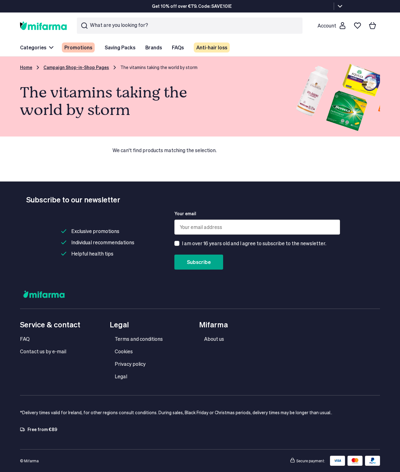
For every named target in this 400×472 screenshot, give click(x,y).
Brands (153, 47)
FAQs (178, 47)
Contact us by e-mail (43, 351)
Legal (121, 376)
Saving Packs (120, 47)
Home (26, 67)
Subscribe (199, 262)
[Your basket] (372, 25)
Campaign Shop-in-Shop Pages (76, 67)
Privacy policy (130, 364)
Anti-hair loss (211, 47)
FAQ (25, 339)
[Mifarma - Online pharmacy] (43, 25)
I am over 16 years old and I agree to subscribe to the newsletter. (254, 243)
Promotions (78, 47)
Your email (185, 213)
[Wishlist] (357, 25)
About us (214, 339)
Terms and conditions (139, 339)
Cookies (124, 351)
